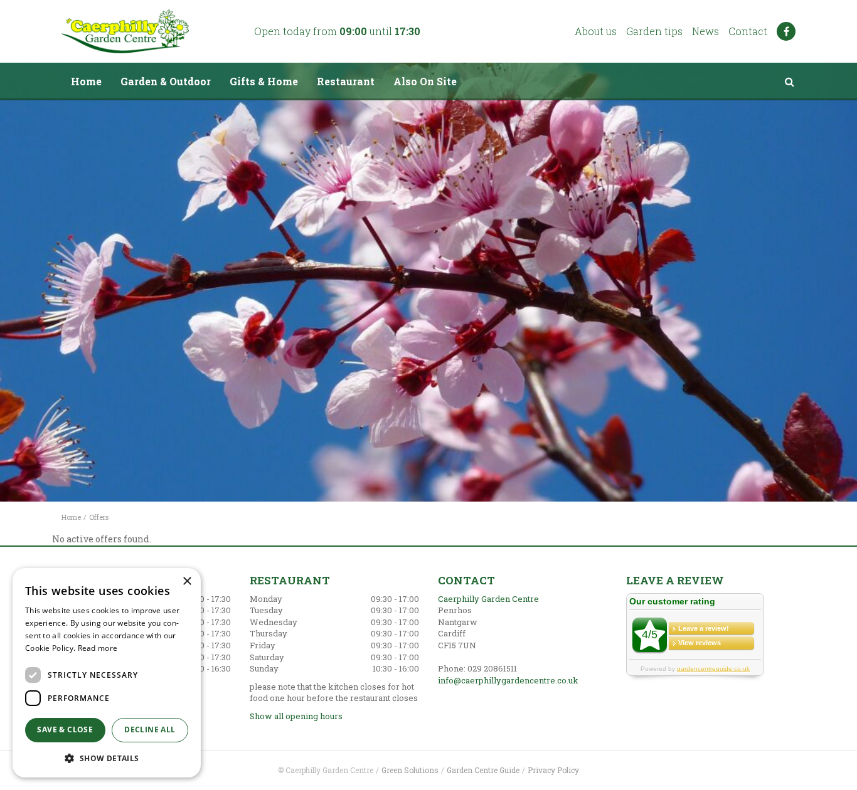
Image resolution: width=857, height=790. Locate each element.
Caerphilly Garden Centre (488, 598)
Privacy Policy (553, 770)
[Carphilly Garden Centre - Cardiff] (125, 31)
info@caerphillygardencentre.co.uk (508, 680)
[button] (106, 757)
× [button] (186, 581)
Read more (98, 648)
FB (786, 31)
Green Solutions (410, 770)
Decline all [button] (149, 729)
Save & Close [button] (65, 729)
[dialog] (107, 672)
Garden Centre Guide (483, 770)
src (789, 81)
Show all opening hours (296, 716)
